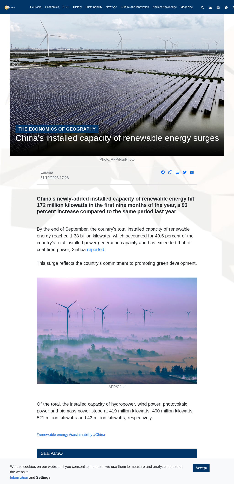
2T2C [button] (66, 7)
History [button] (77, 7)
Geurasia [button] (36, 7)
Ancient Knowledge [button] (165, 7)
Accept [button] (201, 468)
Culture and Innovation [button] (135, 7)
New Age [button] (111, 7)
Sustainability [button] (93, 7)
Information (19, 477)
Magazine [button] (187, 7)
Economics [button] (52, 7)
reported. (96, 249)
